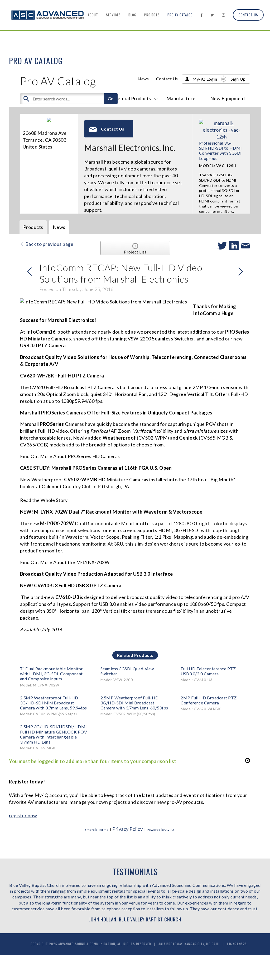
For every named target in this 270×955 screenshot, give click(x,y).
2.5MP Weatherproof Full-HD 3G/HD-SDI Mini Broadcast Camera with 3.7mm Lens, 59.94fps (53, 702)
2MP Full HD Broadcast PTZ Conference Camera (209, 700)
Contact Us (248, 14)
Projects (152, 14)
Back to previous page (48, 244)
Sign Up (238, 78)
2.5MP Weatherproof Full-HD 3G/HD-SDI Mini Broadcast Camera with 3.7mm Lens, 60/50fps (134, 702)
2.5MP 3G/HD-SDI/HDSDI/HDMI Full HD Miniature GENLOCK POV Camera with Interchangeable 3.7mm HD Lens (53, 734)
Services (113, 14)
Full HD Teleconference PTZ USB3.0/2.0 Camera (208, 671)
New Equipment (227, 98)
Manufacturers (183, 98)
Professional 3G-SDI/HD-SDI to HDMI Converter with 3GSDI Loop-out (220, 150)
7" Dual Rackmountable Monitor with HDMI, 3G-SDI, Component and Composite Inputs (51, 673)
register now (23, 815)
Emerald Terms (96, 830)
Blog (132, 14)
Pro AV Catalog (180, 14)
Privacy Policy (127, 829)
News (143, 78)
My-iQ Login (204, 78)
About (93, 14)
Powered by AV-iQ (160, 830)
